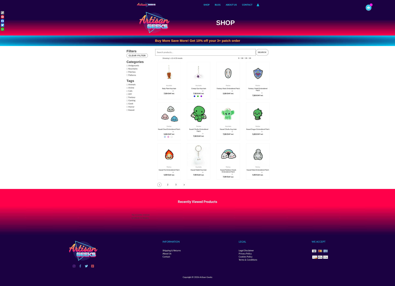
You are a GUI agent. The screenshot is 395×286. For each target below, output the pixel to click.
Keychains (133, 69)
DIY (130, 94)
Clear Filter (137, 55)
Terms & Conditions (248, 260)
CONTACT (247, 5)
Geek (130, 104)
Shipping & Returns (172, 251)
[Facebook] (80, 266)
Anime (131, 88)
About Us (167, 254)
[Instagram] (74, 266)
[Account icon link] (258, 5)
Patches (132, 72)
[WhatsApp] (2, 29)
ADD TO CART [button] (169, 84)
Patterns (132, 75)
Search (262, 52)
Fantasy (131, 97)
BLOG (218, 5)
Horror (131, 107)
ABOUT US (231, 5)
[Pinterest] (92, 266)
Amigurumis (133, 66)
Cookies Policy (245, 257)
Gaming (131, 101)
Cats (130, 91)
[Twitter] (86, 266)
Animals (132, 85)
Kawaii (131, 110)
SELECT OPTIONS (199, 84)
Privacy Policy (245, 254)
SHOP (207, 5)
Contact (166, 257)
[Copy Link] (2, 13)
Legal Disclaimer (246, 251)
